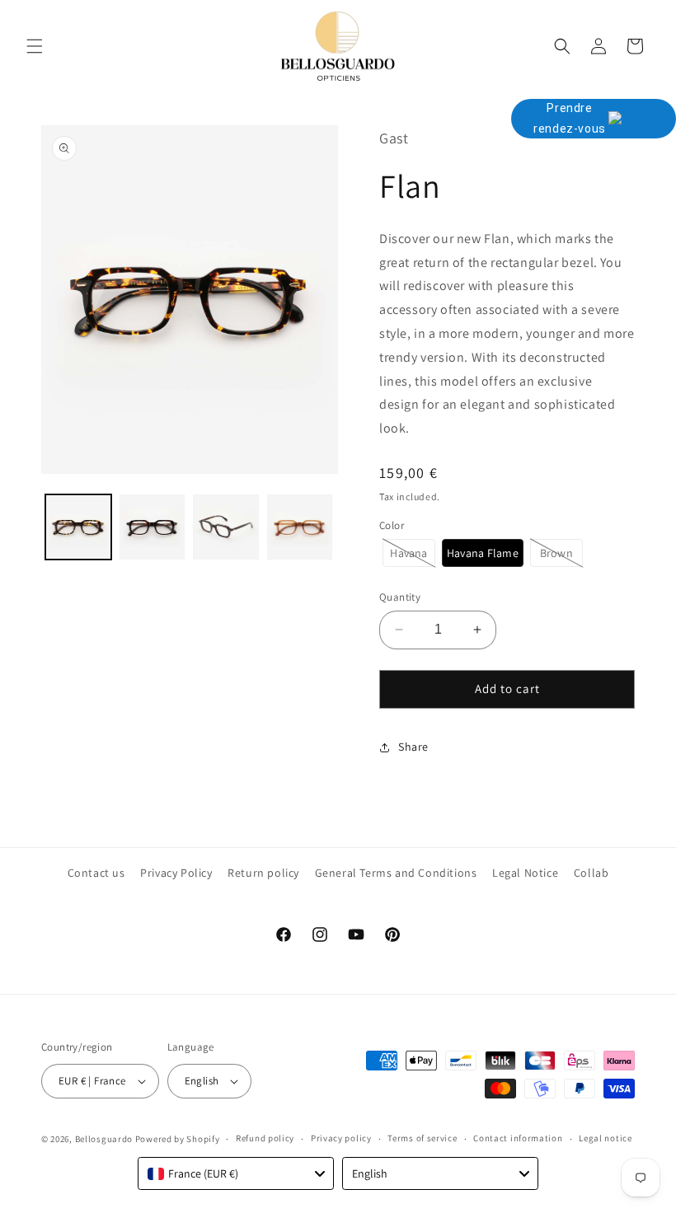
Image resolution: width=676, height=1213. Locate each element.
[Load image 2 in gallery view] (152, 527)
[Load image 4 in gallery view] (300, 527)
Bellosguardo (104, 1139)
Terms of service (422, 1138)
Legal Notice (525, 872)
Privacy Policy (176, 872)
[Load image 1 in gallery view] (78, 527)
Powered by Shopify (177, 1139)
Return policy (263, 872)
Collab (591, 872)
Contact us (96, 872)
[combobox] (236, 1173)
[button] (34, 46)
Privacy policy (341, 1138)
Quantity (399, 597)
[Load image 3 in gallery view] (226, 527)
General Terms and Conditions (396, 872)
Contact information (517, 1138)
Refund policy (265, 1138)
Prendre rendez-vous (569, 118)
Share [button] (413, 746)
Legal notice (605, 1138)
